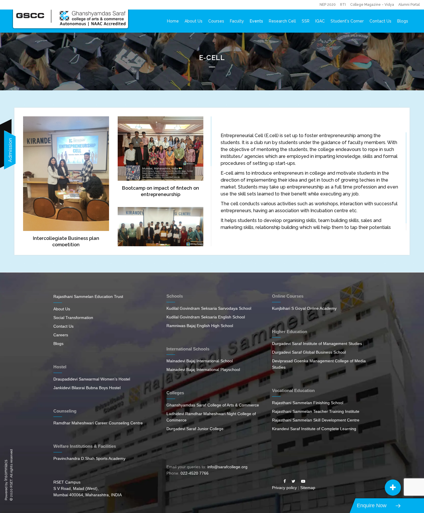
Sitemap (307, 487)
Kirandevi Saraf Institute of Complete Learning (314, 428)
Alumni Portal (409, 5)
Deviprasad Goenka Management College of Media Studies (319, 364)
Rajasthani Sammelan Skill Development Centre (315, 420)
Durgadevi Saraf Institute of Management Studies (317, 343)
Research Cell (282, 21)
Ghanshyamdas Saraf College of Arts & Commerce (212, 405)
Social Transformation (73, 317)
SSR (305, 21)
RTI (343, 5)
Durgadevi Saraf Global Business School (309, 352)
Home (173, 21)
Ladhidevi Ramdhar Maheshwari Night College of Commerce (211, 416)
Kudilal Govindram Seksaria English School (205, 317)
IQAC (320, 21)
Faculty (237, 21)
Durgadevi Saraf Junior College (195, 428)
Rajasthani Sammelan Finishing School (307, 402)
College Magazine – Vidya (372, 5)
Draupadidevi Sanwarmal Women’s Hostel (91, 379)
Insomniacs (5, 470)
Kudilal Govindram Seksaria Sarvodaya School (208, 308)
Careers (60, 335)
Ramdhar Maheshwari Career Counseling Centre (98, 423)
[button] (393, 488)
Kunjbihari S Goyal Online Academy (304, 308)
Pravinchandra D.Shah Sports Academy (89, 458)
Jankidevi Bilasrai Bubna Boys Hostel (87, 387)
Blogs (402, 21)
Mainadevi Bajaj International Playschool (203, 369)
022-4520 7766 (195, 473)
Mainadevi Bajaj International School (199, 361)
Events (256, 21)
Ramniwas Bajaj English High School (199, 325)
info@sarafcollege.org (227, 467)
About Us (193, 21)
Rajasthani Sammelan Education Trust (88, 296)
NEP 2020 (328, 5)
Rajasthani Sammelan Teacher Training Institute (315, 411)
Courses (216, 21)
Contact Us (380, 21)
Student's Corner (347, 21)
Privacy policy (284, 487)
